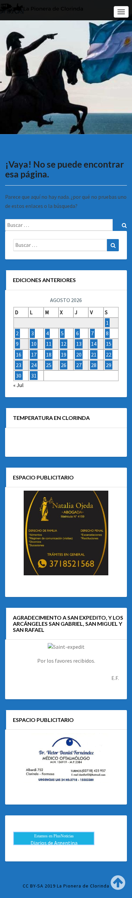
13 (79, 344)
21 (93, 354)
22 (108, 354)
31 (34, 375)
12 (63, 344)
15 (108, 344)
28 (93, 365)
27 (79, 365)
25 (48, 365)
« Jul (18, 385)
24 (34, 365)
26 (63, 365)
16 (18, 354)
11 (48, 344)
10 (34, 344)
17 (34, 354)
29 (108, 365)
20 (79, 354)
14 (93, 344)
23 (18, 365)
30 (18, 375)
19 (63, 354)
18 (48, 354)
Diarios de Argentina (54, 842)
